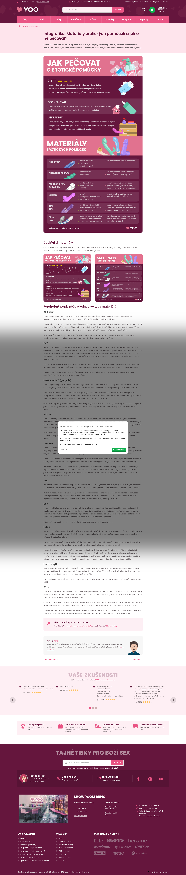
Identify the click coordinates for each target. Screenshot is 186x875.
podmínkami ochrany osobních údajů (104, 768)
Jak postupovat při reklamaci (31, 848)
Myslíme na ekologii (66, 845)
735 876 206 (69, 776)
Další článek (137, 660)
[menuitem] (25, 19)
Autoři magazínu (65, 857)
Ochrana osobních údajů (29, 857)
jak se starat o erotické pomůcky (78, 626)
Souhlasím (120, 450)
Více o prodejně (80, 816)
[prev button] (13, 700)
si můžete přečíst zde (89, 444)
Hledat (118, 10)
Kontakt (145, 2)
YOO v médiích (64, 851)
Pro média (62, 854)
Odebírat (117, 763)
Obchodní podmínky (28, 845)
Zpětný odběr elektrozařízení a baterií (34, 861)
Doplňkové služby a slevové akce (32, 854)
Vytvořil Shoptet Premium (159, 872)
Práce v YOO (63, 861)
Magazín (156, 2)
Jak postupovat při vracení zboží (32, 851)
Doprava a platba (131, 2)
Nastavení (64, 449)
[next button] (173, 700)
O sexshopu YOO (65, 842)
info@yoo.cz (110, 776)
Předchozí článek (51, 660)
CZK (164, 2)
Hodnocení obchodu (66, 848)
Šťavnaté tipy (111, 626)
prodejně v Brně (43, 2)
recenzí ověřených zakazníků (41, 727)
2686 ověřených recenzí (105, 680)
